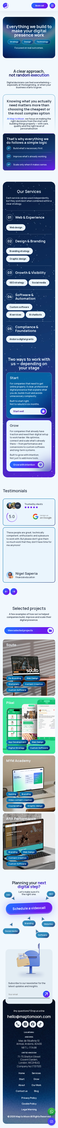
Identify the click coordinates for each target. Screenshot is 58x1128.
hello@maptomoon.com (29, 1016)
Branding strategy (19, 251)
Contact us (22, 1091)
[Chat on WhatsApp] (51, 1112)
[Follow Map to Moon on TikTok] (40, 1024)
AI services (15, 314)
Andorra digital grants (21, 339)
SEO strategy (17, 282)
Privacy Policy (29, 1097)
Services (36, 1073)
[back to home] (5, 5)
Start (21, 1079)
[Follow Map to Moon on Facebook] (32, 1024)
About (21, 1085)
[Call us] (17, 1024)
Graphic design (18, 258)
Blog (36, 1091)
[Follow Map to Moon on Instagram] (25, 1024)
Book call (39, 5)
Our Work (36, 1085)
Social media (39, 282)
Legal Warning (29, 1109)
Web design (16, 227)
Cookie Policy (29, 1103)
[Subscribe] (46, 994)
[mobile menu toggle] (52, 5)
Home (22, 1073)
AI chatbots (35, 314)
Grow (36, 1079)
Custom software (19, 307)
